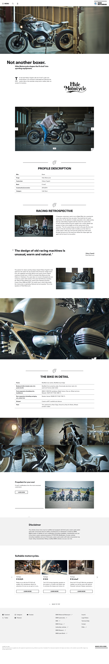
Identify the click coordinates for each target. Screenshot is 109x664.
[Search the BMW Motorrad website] (13, 3)
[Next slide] (92, 128)
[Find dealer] (17, 3)
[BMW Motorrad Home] (100, 3)
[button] (5, 4)
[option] (11, 431)
